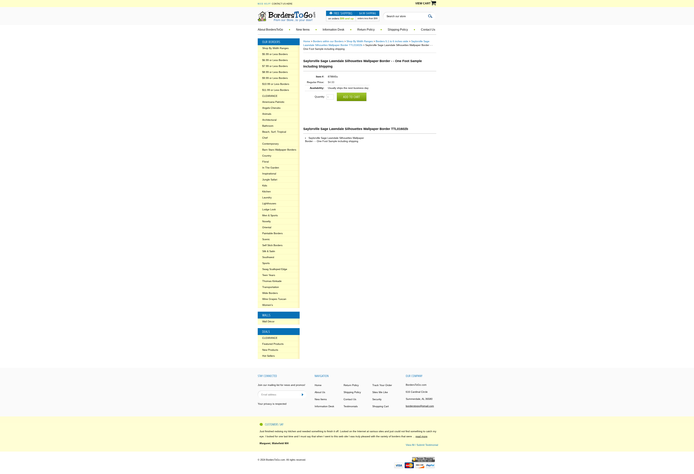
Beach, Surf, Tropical (274, 131)
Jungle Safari (269, 179)
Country (266, 155)
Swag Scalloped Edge (274, 269)
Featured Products (273, 343)
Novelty (266, 221)
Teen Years (268, 275)
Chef (265, 137)
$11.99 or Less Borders (275, 90)
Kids (264, 185)
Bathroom (267, 125)
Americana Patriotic (273, 101)
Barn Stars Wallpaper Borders (279, 149)
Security (377, 399)
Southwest (268, 257)
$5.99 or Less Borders (275, 54)
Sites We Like (380, 392)
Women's (267, 305)
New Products (270, 349)
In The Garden (270, 167)
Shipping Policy (398, 29)
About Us (320, 392)
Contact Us (428, 29)
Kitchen (266, 191)
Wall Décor (268, 321)
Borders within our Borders (328, 41)
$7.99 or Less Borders (275, 66)
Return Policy (366, 29)
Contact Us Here (282, 4)
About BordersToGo (270, 29)
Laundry (267, 197)
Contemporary (270, 143)
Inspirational (269, 173)
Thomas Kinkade (272, 281)
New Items (303, 29)
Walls (266, 315)
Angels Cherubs (271, 107)
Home (306, 41)
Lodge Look (269, 209)
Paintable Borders (272, 233)
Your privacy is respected (272, 403)
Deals (266, 331)
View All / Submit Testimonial (422, 444)
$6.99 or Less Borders (275, 60)
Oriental (266, 227)
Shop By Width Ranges (275, 48)
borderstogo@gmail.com (420, 406)
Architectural (269, 119)
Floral (265, 161)
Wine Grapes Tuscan (274, 299)
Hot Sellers (268, 355)
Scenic (266, 239)
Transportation (270, 287)
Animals (266, 113)
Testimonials (351, 406)
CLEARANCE (269, 95)
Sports (266, 263)
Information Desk (333, 29)
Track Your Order (382, 385)
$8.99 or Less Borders (275, 72)
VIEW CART (422, 3)
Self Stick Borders (272, 245)
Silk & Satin (268, 251)
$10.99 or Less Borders (275, 84)
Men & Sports (270, 215)
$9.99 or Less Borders (275, 78)
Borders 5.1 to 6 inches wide (392, 41)
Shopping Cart (380, 406)
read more (421, 436)
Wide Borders (270, 293)
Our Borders (271, 41)
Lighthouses (269, 203)
